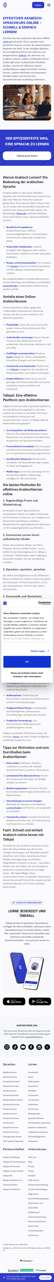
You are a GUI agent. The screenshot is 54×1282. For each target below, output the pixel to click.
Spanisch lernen (10, 1077)
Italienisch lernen (11, 1086)
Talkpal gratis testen (27, 155)
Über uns (32, 1157)
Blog (30, 1162)
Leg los (38, 5)
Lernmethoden (10, 285)
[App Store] (14, 1001)
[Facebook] (31, 1047)
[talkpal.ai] (5, 5)
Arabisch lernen (10, 1113)
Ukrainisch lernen (11, 1095)
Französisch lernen (11, 1081)
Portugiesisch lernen (12, 1136)
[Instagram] (7, 1047)
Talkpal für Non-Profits (13, 1171)
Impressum (33, 1235)
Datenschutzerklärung (38, 1184)
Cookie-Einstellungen (38, 1189)
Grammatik (33, 1072)
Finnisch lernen (10, 1109)
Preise (31, 1171)
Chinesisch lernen (11, 1118)
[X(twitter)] (47, 1047)
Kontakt (31, 1175)
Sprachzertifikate (36, 1118)
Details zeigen (38, 651)
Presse (31, 1166)
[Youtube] (23, 1047)
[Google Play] (40, 1001)
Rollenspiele (33, 1081)
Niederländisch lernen (13, 1100)
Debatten (32, 1090)
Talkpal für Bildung (11, 1157)
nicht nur (7, 41)
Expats (14, 266)
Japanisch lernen (10, 1127)
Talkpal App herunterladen (28, 903)
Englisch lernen (10, 1072)
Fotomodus (33, 1095)
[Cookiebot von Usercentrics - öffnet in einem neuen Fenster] (38, 603)
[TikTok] (15, 1047)
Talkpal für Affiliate (11, 1189)
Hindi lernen (8, 1123)
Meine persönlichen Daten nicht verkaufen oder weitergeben (27, 674)
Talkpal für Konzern (11, 1166)
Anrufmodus (33, 1100)
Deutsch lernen (10, 1090)
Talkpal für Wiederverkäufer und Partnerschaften (12, 1180)
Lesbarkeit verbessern (38, 1132)
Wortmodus (33, 1109)
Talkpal (22, 55)
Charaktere (33, 1086)
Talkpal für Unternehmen (14, 1162)
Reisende (21, 213)
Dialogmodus (34, 1113)
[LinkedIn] (39, 1047)
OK (27, 662)
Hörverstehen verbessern (39, 1123)
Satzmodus (33, 1104)
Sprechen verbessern (37, 1127)
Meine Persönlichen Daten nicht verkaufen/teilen (37, 1226)
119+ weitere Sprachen (13, 1141)
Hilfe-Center (33, 1180)
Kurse (9, 356)
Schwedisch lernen (11, 1104)
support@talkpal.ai (33, 1037)
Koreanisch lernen (11, 1132)
